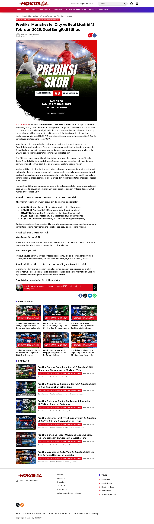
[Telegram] (90, 296)
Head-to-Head (108, 487)
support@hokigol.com (29, 480)
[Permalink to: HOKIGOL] (18, 35)
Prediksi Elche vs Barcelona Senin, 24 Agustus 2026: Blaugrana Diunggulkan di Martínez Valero (27, 325)
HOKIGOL (24, 34)
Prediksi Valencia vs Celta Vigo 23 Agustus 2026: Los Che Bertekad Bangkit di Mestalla (82, 352)
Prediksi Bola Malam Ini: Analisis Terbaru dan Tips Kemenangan (37, 20)
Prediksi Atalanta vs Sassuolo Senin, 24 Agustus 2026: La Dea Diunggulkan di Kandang (55, 325)
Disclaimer (61, 482)
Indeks (60, 474)
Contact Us (62, 489)
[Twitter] (85, 296)
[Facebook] (80, 296)
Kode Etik (61, 478)
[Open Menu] (136, 3)
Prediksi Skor (107, 479)
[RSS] (22, 505)
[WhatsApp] (95, 296)
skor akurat (106, 491)
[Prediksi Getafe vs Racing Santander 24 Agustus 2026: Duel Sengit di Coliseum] (84, 313)
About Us (61, 486)
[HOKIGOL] (33, 3)
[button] (125, 4)
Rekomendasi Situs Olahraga (69, 493)
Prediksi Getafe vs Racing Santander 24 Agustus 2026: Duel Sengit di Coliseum (83, 325)
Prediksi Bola (107, 483)
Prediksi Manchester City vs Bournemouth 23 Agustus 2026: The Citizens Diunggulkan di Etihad (28, 352)
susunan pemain (109, 494)
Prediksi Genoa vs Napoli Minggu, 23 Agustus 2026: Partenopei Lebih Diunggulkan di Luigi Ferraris (55, 352)
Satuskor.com (22, 124)
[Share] (95, 35)
